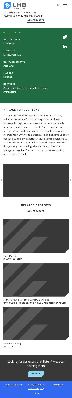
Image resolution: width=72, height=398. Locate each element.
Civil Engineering (25, 88)
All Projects (36, 20)
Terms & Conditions (14, 384)
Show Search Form (58, 5)
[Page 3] (15, 32)
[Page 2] (9, 32)
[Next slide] (70, 180)
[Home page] (14, 5)
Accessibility (57, 384)
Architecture (9, 88)
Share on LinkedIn (65, 46)
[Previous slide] (1, 180)
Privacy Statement (36, 384)
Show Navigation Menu (65, 5)
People (36, 374)
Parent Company (36, 388)
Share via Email (65, 56)
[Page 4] (20, 32)
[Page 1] (4, 32)
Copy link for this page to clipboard (65, 65)
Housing (7, 77)
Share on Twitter (65, 36)
